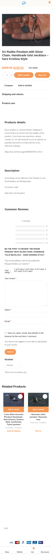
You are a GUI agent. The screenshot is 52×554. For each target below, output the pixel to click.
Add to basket (23, 75)
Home (4, 460)
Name (8, 310)
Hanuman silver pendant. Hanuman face (38, 417)
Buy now (42, 75)
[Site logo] (24, 3)
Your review (10, 278)
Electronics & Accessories (37, 507)
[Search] (30, 3)
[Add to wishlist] (20, 396)
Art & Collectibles (9, 502)
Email (8, 321)
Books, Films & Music (11, 520)
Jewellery (31, 516)
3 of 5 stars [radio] (39, 269)
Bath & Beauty (8, 516)
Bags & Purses (8, 511)
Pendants (18, 428)
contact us (9, 464)
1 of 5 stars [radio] (19, 269)
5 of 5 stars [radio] (28, 271)
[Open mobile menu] (3, 3)
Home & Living (33, 511)
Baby (4, 507)
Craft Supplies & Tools (36, 502)
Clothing (30, 498)
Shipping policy (8, 483)
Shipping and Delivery (11, 478)
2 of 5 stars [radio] (29, 269)
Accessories (7, 498)
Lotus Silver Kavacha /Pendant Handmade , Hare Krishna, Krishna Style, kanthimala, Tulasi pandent (14, 419)
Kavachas (9, 428)
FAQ (29, 520)
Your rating (8, 271)
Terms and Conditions (11, 469)
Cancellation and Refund (12, 473)
